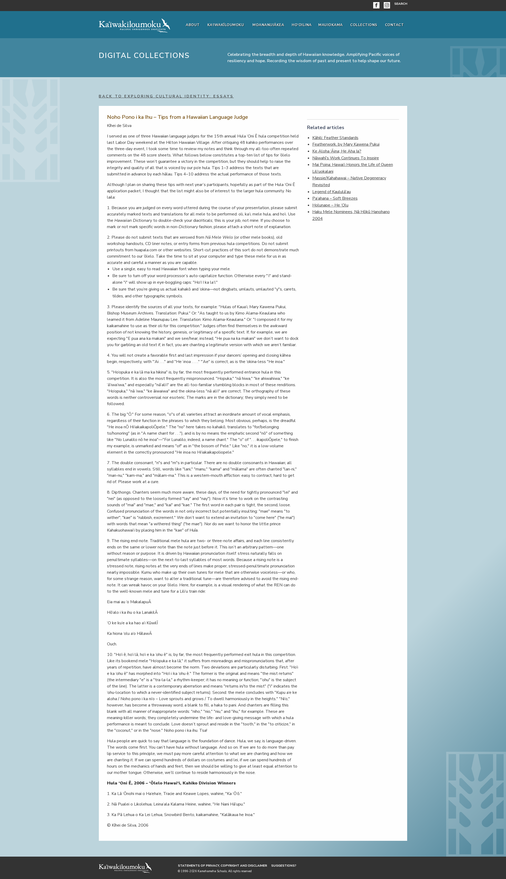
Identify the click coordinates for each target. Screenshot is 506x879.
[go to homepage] (134, 24)
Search (400, 4)
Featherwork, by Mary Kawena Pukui (346, 144)
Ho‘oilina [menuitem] (302, 25)
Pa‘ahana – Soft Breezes (335, 198)
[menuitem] (377, 5)
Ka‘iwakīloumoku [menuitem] (225, 25)
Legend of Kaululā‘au (331, 192)
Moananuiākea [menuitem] (268, 25)
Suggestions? (283, 865)
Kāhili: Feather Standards (335, 138)
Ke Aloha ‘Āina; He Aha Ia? (336, 151)
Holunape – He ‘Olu (330, 205)
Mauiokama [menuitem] (330, 25)
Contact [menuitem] (394, 25)
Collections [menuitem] (363, 25)
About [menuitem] (193, 25)
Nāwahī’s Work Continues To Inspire (345, 158)
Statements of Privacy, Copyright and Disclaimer (222, 865)
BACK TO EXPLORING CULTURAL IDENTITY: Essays (166, 96)
